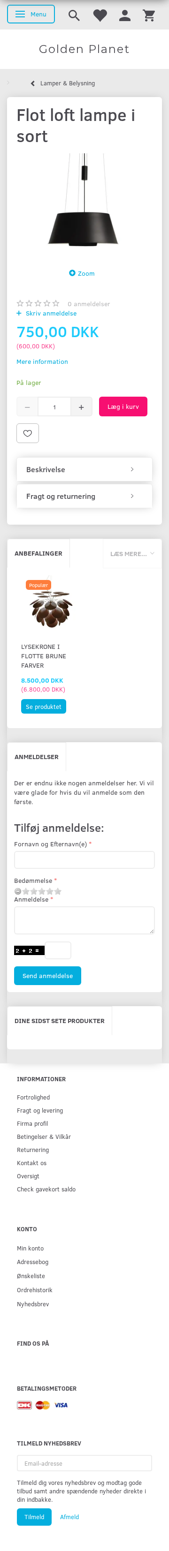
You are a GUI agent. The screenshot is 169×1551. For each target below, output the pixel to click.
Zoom (86, 273)
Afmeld (69, 1517)
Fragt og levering (40, 1110)
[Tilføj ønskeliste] (27, 433)
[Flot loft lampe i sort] (84, 204)
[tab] (84, 469)
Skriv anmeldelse (50, 313)
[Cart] (149, 15)
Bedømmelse (33, 880)
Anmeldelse (31, 899)
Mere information (42, 361)
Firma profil (32, 1123)
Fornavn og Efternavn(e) (50, 843)
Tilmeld (34, 1517)
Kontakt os (31, 1163)
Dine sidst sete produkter (60, 1020)
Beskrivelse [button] (45, 469)
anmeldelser (89, 303)
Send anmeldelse (48, 975)
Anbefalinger (38, 553)
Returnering (33, 1149)
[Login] (125, 15)
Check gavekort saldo (46, 1189)
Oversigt (28, 1176)
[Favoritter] (99, 15)
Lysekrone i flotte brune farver (43, 656)
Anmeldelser (37, 756)
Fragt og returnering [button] (60, 496)
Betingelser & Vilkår (44, 1136)
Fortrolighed (33, 1097)
